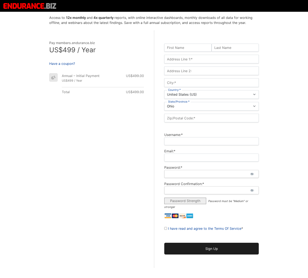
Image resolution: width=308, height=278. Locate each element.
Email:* (169, 151)
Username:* (173, 135)
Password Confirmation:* (184, 184)
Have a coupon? (62, 63)
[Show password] (252, 174)
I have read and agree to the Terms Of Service (204, 228)
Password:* (173, 167)
